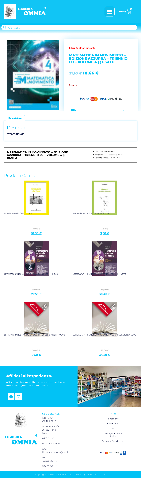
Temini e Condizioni (113, 441)
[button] (110, 11)
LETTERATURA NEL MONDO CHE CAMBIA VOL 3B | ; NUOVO (31, 274)
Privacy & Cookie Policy (113, 435)
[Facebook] (11, 396)
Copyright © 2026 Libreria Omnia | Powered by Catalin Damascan (70, 474)
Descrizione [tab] (15, 118)
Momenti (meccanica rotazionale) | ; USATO (92, 213)
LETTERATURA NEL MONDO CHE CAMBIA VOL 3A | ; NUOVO (99, 274)
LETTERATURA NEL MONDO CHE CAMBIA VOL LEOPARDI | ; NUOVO (34, 335)
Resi (112, 428)
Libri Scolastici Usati (113, 155)
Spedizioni (113, 423)
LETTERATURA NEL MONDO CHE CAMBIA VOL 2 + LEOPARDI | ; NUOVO (104, 335)
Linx (119, 158)
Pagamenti (113, 418)
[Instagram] (18, 396)
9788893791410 (109, 158)
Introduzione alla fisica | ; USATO (18, 213)
